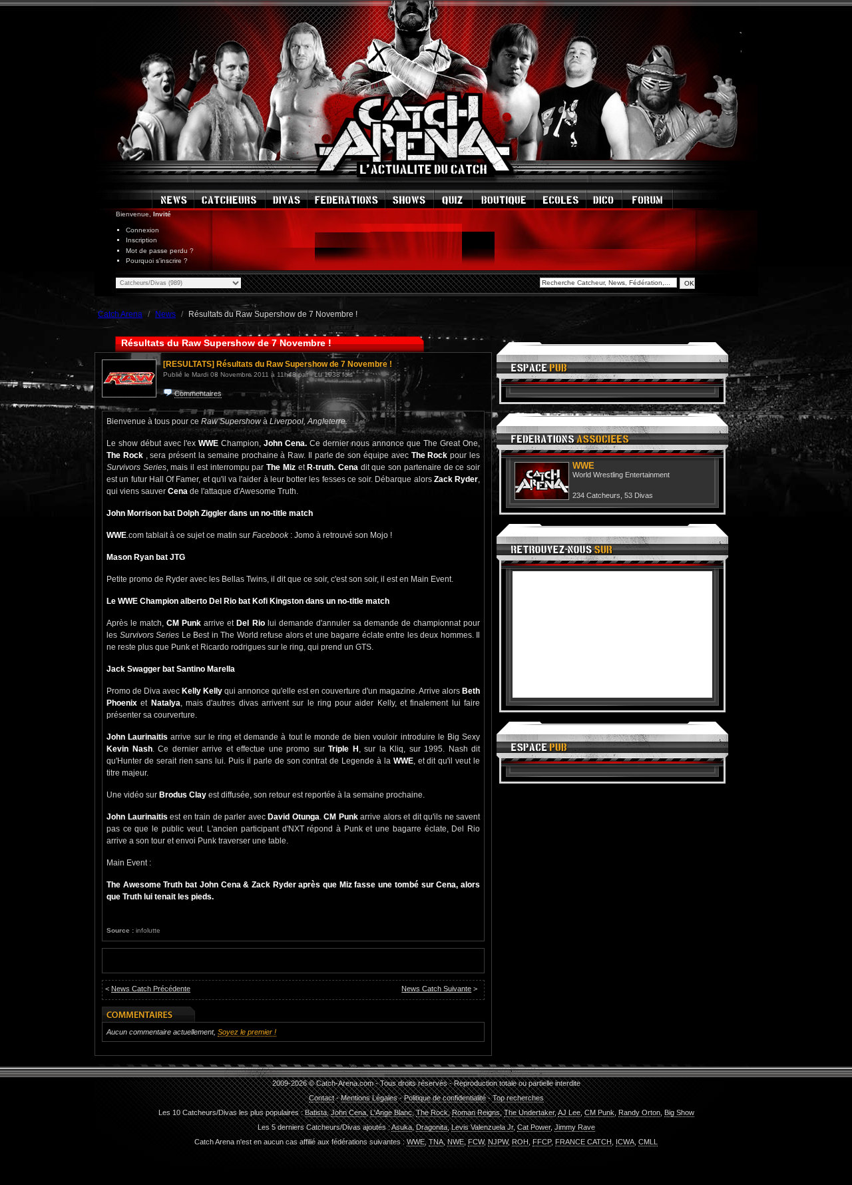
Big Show (679, 1112)
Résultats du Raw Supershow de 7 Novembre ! (304, 364)
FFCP (541, 1142)
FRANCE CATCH (583, 1142)
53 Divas (638, 495)
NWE (455, 1142)
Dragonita (431, 1127)
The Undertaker (529, 1112)
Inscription (141, 240)
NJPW (498, 1142)
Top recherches (518, 1098)
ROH (520, 1142)
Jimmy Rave (574, 1127)
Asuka (401, 1127)
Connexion (142, 230)
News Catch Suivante (436, 989)
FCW (476, 1142)
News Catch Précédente (150, 989)
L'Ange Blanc (391, 1112)
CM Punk (599, 1112)
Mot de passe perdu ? (160, 250)
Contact (321, 1098)
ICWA (625, 1142)
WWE (416, 1142)
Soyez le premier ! (247, 1032)
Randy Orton (639, 1112)
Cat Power (533, 1127)
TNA (436, 1142)
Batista (316, 1112)
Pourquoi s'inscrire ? (157, 260)
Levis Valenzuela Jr (482, 1127)
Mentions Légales (369, 1098)
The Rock (432, 1112)
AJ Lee (569, 1112)
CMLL (648, 1142)
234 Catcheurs (596, 495)
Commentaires (198, 393)
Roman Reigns (476, 1112)
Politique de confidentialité (445, 1098)
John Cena (348, 1112)
